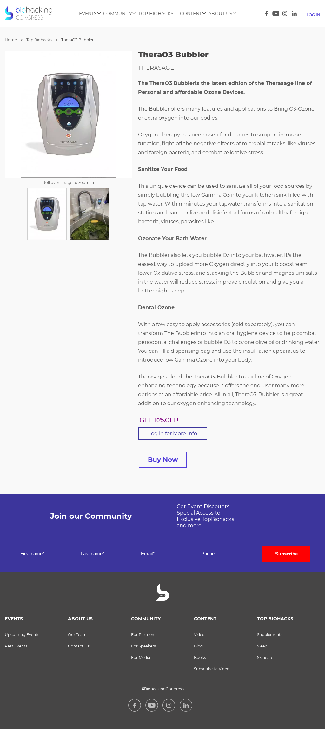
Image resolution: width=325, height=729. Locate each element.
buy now (163, 459)
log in (313, 14)
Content (191, 13)
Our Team (191, 27)
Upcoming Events (22, 634)
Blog (198, 646)
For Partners (143, 634)
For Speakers (143, 646)
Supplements (269, 634)
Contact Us (79, 646)
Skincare (265, 657)
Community (117, 13)
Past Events (16, 646)
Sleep (262, 646)
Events (88, 13)
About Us (220, 13)
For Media (140, 657)
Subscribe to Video (211, 669)
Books (200, 657)
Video (155, 27)
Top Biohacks (156, 13)
